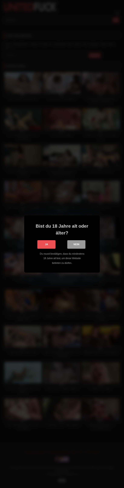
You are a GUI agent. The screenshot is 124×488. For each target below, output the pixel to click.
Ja (46, 244)
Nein (76, 244)
